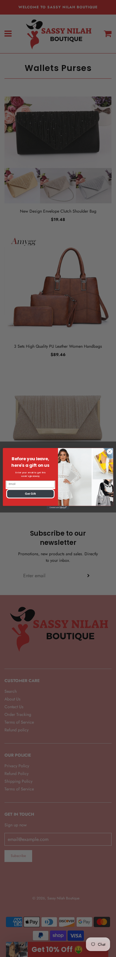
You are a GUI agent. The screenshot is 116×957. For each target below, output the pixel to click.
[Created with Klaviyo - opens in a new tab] (58, 507)
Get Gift (30, 493)
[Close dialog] (109, 451)
